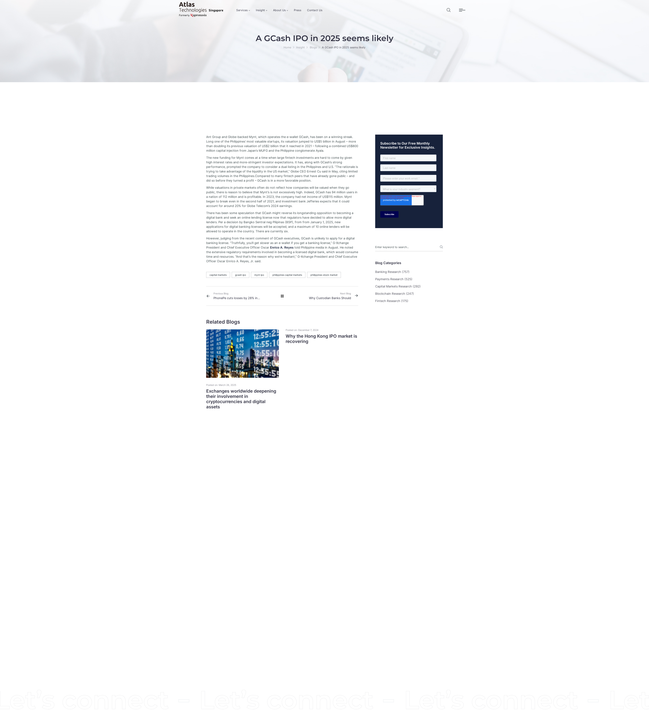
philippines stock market (324, 274)
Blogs (313, 47)
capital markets (218, 274)
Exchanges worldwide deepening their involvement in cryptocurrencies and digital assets (241, 398)
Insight (300, 47)
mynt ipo (259, 274)
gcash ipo (240, 274)
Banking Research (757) (392, 272)
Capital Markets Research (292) (398, 286)
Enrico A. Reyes (282, 247)
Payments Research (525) (393, 279)
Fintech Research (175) (391, 301)
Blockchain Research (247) (394, 293)
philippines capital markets (287, 274)
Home (287, 47)
